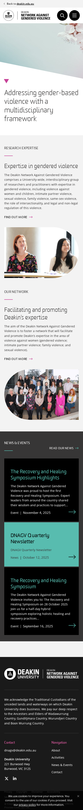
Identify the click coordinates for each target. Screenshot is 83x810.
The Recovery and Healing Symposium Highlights (38, 475)
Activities (58, 757)
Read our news (61, 448)
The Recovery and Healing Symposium (38, 584)
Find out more (15, 217)
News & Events (62, 765)
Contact (57, 772)
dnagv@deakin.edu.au (20, 750)
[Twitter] (6, 779)
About (56, 750)
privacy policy (27, 805)
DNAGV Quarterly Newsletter (30, 539)
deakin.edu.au (25, 3)
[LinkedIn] (14, 779)
